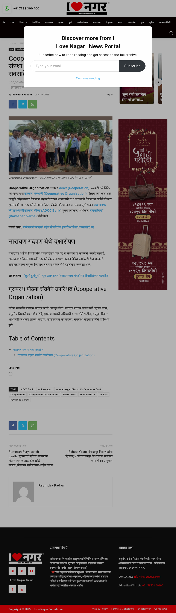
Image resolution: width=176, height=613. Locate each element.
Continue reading (88, 78)
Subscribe (132, 66)
